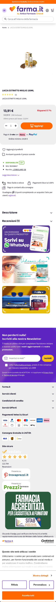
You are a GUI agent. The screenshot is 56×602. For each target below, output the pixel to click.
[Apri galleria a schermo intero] (28, 60)
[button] (4, 10)
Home (4, 27)
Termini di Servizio (10, 375)
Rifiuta (14, 584)
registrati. (12, 195)
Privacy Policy (48, 372)
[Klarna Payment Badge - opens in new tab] (22, 134)
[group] (8, 94)
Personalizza (39, 584)
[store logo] (26, 10)
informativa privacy (23, 365)
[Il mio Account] (47, 10)
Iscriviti (48, 358)
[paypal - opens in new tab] (32, 134)
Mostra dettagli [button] (40, 575)
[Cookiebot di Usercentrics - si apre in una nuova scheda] (41, 541)
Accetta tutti (28, 595)
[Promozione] (28, 239)
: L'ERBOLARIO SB (19, 169)
